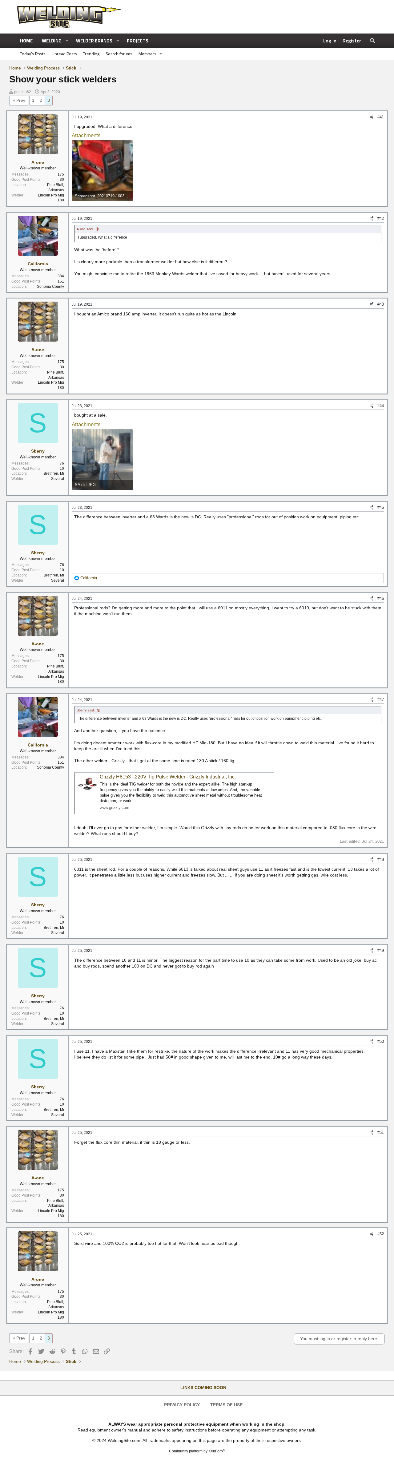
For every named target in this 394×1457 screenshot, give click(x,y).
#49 (380, 950)
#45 (380, 507)
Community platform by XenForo (197, 1451)
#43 (380, 304)
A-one (37, 162)
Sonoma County (50, 286)
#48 (380, 859)
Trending (91, 53)
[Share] (371, 117)
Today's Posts (33, 53)
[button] (67, 41)
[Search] (373, 41)
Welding (52, 40)
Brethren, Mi (54, 473)
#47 (380, 699)
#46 (380, 598)
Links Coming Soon (203, 1387)
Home (26, 40)
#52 (380, 1234)
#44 (380, 405)
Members (147, 53)
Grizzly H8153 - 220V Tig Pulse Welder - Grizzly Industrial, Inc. (168, 776)
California (38, 263)
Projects (137, 40)
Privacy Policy (182, 1404)
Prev (20, 100)
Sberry (38, 451)
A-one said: (85, 229)
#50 (380, 1041)
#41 (380, 117)
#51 (380, 1132)
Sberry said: (86, 710)
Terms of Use (226, 1404)
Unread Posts (64, 53)
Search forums (119, 53)
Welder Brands (94, 40)
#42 (380, 218)
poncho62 (22, 92)
